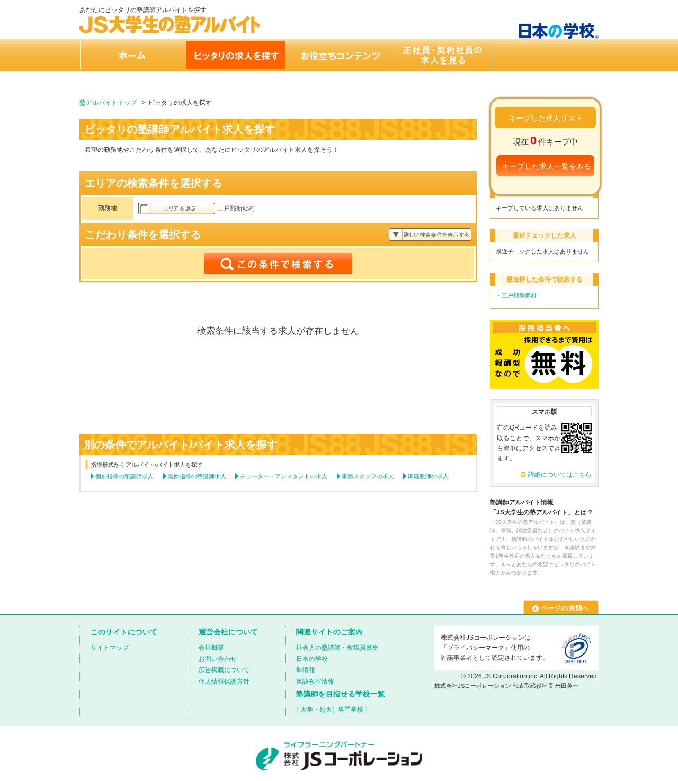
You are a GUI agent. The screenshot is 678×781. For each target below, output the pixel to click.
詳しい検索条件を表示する (430, 234)
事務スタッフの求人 (368, 476)
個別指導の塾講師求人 (124, 476)
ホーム (131, 55)
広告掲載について (224, 670)
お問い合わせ (218, 658)
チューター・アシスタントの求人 (283, 476)
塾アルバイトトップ (108, 102)
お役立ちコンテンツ (339, 55)
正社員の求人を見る (443, 55)
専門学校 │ (353, 709)
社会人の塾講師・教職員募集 (337, 647)
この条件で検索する (278, 263)
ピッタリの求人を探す (235, 55)
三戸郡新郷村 (519, 295)
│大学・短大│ (316, 709)
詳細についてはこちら (560, 474)
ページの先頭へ (565, 608)
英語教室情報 (315, 681)
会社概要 (211, 647)
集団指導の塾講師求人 (197, 476)
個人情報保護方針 (224, 681)
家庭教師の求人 (428, 476)
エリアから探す (176, 208)
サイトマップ (110, 647)
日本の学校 (312, 658)
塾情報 (305, 670)
